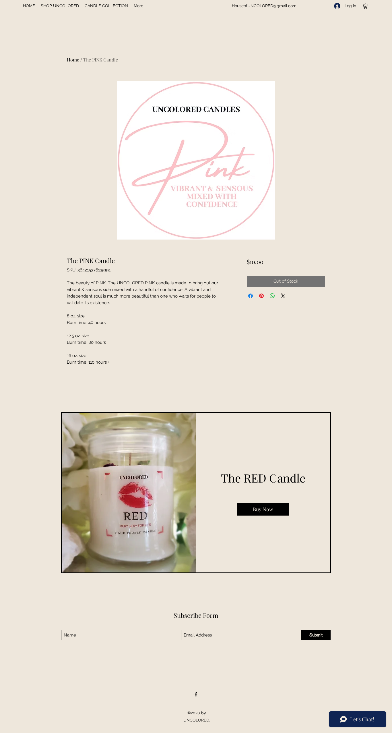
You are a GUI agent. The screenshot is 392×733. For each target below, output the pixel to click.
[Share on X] (283, 295)
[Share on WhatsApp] (272, 295)
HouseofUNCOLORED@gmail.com (264, 5)
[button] (365, 6)
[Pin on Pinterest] (261, 295)
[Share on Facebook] (250, 295)
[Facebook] (196, 694)
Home (73, 60)
